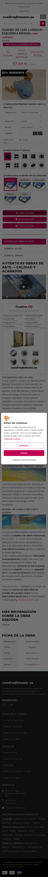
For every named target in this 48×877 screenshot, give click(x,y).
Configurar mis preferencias (24, 460)
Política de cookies (12, 439)
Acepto (24, 453)
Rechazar (24, 446)
